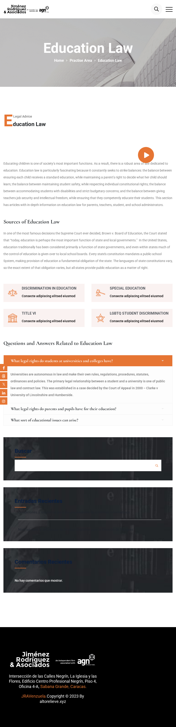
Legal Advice (22, 116)
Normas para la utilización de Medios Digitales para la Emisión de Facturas (75, 529)
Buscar (23, 451)
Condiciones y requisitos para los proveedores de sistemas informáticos (74, 512)
